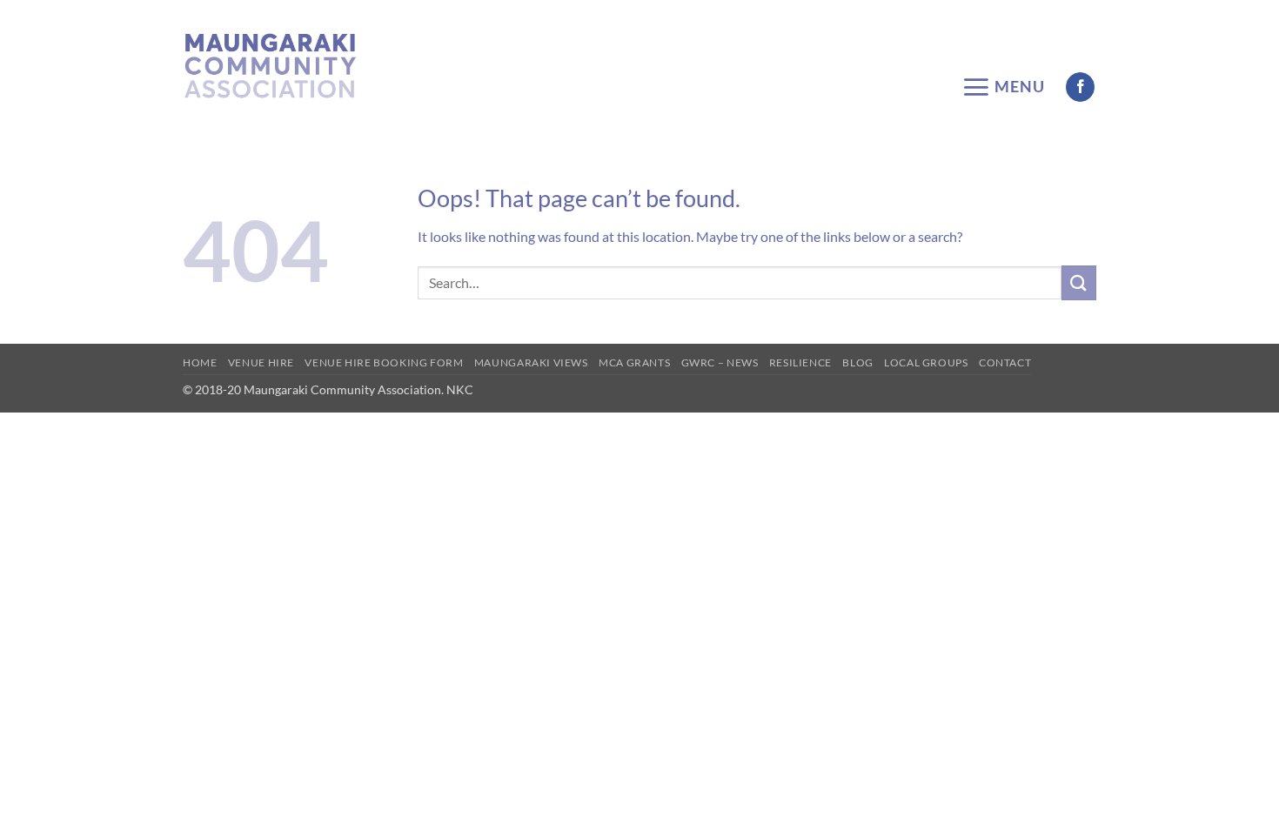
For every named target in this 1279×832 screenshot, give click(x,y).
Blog (857, 362)
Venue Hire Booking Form (384, 362)
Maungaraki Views (531, 362)
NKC (458, 389)
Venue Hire (261, 362)
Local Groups (926, 362)
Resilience (800, 362)
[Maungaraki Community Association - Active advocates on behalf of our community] (270, 65)
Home (200, 362)
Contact (1005, 362)
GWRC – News (720, 362)
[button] (1003, 87)
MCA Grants (634, 362)
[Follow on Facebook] (1080, 87)
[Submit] (1078, 282)
